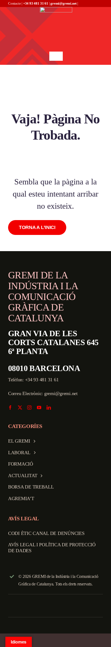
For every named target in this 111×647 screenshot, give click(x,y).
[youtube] (39, 407)
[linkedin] (49, 407)
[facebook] (10, 407)
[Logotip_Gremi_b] (56, 9)
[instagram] (29, 407)
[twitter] (20, 407)
